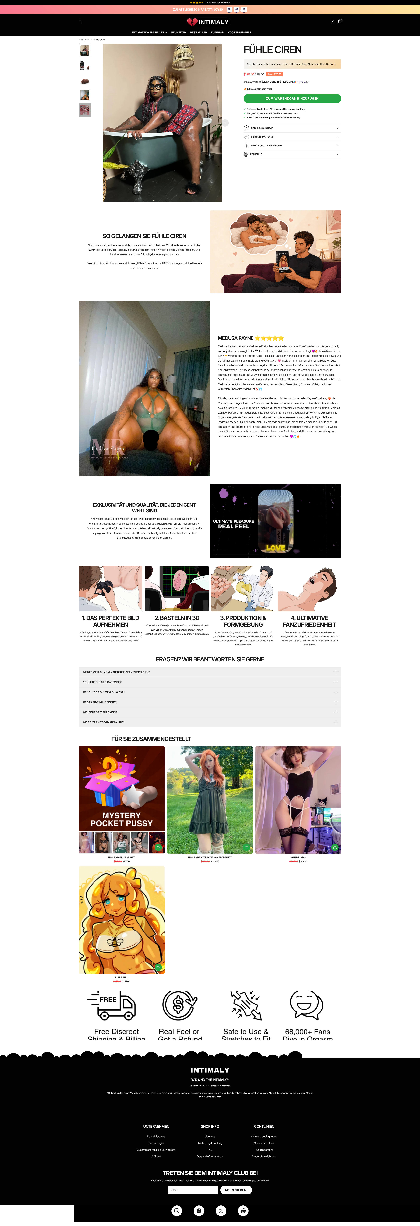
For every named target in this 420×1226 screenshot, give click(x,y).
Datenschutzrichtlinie (264, 1156)
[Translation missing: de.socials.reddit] (243, 1210)
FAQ (210, 1149)
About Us (271, 30)
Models (270, 32)
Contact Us (282, 30)
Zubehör (217, 32)
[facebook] (199, 1210)
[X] (221, 1210)
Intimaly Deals (258, 30)
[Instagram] (176, 1210)
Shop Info (210, 1126)
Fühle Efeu (121, 977)
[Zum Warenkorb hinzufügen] (158, 847)
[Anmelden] (332, 21)
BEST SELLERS (258, 32)
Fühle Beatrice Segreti (121, 857)
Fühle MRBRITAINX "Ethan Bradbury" (210, 857)
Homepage (84, 39)
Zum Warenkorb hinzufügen (292, 98)
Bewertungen (156, 1143)
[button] (225, 123)
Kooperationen (239, 32)
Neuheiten (178, 32)
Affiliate (156, 1156)
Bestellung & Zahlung (210, 1143)
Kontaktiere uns (156, 1136)
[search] (80, 21)
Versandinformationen (210, 1156)
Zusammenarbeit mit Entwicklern (156, 1149)
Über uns (210, 1136)
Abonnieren (236, 1190)
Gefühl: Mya (298, 857)
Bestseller (198, 32)
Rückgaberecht (264, 1149)
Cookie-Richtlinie (264, 1143)
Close (156, 1134)
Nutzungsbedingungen (264, 1136)
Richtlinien (263, 1126)
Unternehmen (156, 1126)
